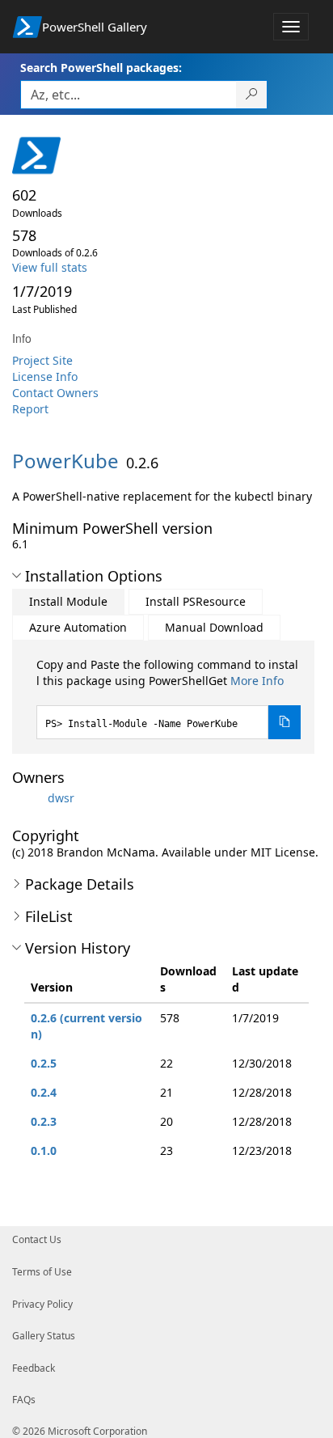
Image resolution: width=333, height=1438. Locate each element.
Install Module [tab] (68, 601)
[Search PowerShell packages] (252, 94)
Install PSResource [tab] (195, 601)
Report (30, 409)
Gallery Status (43, 1336)
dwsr (61, 798)
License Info (45, 376)
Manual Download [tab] (214, 627)
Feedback (33, 1368)
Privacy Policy (42, 1304)
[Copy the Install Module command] (284, 722)
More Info (257, 680)
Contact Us (36, 1239)
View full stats (49, 267)
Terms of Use (42, 1272)
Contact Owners (55, 392)
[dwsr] (28, 798)
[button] (16, 576)
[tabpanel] (168, 698)
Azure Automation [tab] (78, 627)
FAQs (24, 1399)
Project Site (42, 360)
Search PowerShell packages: (101, 67)
